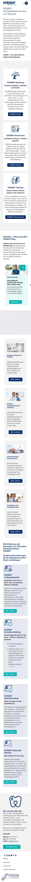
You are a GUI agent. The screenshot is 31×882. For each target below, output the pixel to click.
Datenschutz (7, 866)
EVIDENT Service (15, 114)
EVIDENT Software (15, 165)
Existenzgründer (12, 277)
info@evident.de (13, 841)
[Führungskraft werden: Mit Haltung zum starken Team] (15, 270)
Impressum (6, 862)
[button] (3, 879)
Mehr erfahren (15, 379)
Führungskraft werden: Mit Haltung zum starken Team (15, 282)
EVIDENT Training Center (15, 217)
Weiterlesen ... (15, 302)
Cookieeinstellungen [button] (9, 869)
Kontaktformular (11, 847)
